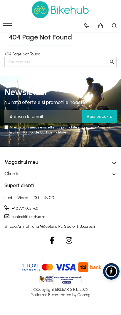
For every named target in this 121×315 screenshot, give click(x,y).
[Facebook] (52, 240)
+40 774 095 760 (24, 208)
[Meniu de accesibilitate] (111, 271)
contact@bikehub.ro (28, 217)
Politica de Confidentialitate (44, 132)
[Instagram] (69, 240)
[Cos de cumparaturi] (100, 26)
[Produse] (8, 27)
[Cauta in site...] (114, 26)
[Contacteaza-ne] (86, 26)
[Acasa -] (60, 10)
